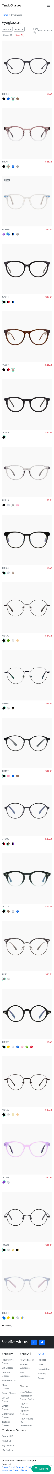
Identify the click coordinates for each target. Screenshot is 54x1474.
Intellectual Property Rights (14, 1470)
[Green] (8, 641)
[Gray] (13, 99)
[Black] (4, 99)
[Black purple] (13, 844)
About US (6, 1440)
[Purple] (4, 1182)
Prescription (44, 1368)
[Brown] (18, 99)
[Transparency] (8, 505)
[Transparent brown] (8, 166)
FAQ (41, 1354)
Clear (18, 35)
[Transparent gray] (18, 166)
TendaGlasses (11, 5)
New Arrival (44, 30)
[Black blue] (13, 234)
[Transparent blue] (13, 166)
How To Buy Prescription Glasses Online (27, 1395)
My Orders (7, 1450)
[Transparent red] (31, 1047)
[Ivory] (13, 1115)
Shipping (42, 1373)
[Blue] (8, 99)
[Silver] (13, 641)
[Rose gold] (18, 641)
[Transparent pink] (18, 505)
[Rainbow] (22, 1318)
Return (41, 1378)
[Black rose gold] (13, 708)
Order (41, 1364)
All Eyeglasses (27, 1359)
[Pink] (8, 776)
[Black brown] (8, 844)
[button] (48, 5)
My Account (8, 1445)
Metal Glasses (9, 1380)
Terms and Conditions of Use (29, 1467)
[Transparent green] (27, 1047)
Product (42, 1359)
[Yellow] (8, 1047)
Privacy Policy (8, 1467)
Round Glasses (9, 1393)
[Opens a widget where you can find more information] (41, 1469)
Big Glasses (7, 1367)
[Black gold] (18, 1250)
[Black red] (8, 302)
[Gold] (13, 1250)
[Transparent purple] (4, 234)
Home (5, 14)
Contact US (7, 1436)
